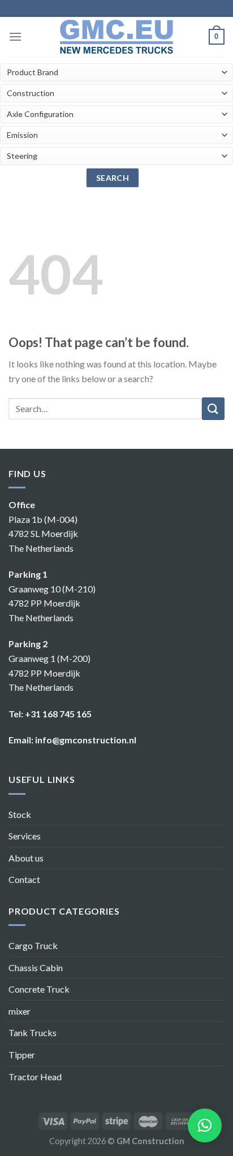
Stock (19, 814)
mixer (19, 1011)
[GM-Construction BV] (116, 36)
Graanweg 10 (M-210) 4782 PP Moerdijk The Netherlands (52, 603)
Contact (24, 879)
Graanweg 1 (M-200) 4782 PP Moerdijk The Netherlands (49, 672)
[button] (205, 1125)
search (113, 178)
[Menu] (15, 36)
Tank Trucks (32, 1032)
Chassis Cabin (35, 967)
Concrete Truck (39, 989)
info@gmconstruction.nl (85, 739)
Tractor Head (35, 1076)
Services (24, 835)
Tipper (21, 1054)
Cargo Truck (33, 945)
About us (26, 857)
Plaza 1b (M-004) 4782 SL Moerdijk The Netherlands (43, 533)
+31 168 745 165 (58, 713)
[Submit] (213, 408)
